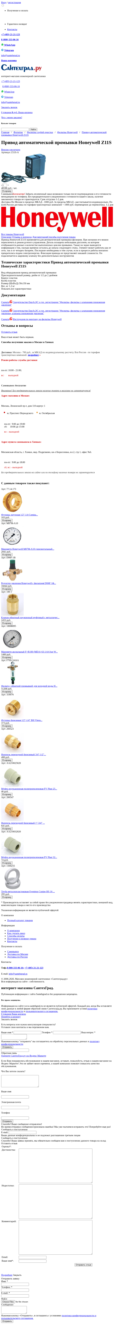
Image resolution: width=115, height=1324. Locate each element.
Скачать (5, 302)
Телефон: (6, 1287)
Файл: (4, 1299)
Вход (3, 2)
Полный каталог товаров (20, 920)
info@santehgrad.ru (10, 55)
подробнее (33, 355)
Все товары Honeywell (12, 234)
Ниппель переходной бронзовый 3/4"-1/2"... (23, 754)
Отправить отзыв (83, 1265)
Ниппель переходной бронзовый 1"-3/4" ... (23, 823)
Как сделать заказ (16, 933)
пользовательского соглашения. (42, 1011)
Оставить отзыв (9, 332)
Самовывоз (13, 951)
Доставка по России (17, 957)
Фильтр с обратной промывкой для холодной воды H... (29, 686)
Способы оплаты (16, 936)
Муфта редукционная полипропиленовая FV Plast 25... (29, 788)
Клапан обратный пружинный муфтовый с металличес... (30, 617)
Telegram (9, 50)
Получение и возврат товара (21, 938)
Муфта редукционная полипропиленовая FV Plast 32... (29, 857)
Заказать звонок (9, 107)
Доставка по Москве (17, 954)
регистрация (14, 2)
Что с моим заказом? (11, 117)
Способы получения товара (61, 237)
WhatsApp (9, 45)
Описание (6, 237)
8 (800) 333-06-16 (10, 39)
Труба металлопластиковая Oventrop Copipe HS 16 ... (28, 891)
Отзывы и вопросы (22, 237)
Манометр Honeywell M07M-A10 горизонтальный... (27, 549)
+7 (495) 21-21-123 (10, 34)
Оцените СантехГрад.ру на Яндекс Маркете (23, 1055)
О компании (13, 930)
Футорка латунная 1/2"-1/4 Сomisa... (19, 514)
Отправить (7, 1321)
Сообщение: (7, 1304)
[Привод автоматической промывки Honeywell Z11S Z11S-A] (23, 182)
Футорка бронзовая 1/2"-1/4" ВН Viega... (21, 720)
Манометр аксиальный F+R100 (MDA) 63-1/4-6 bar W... (29, 651)
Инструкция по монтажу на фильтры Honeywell (37, 319)
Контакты (12, 29)
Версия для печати (10, 149)
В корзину (6, 191)
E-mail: (4, 1132)
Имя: (4, 1281)
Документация (39, 237)
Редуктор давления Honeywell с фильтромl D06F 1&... (28, 583)
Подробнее (6, 1275)
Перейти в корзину (11, 1016)
